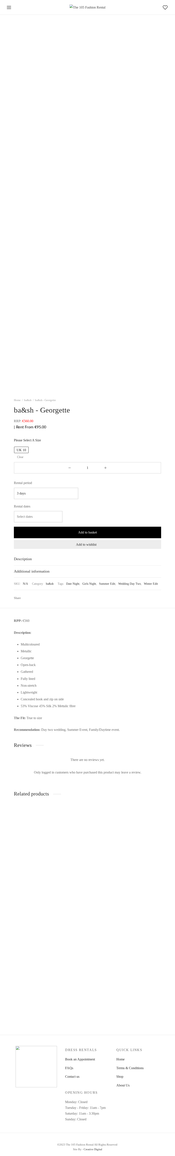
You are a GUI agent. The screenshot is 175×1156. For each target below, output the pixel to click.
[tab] (87, 559)
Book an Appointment (80, 1059)
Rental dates (22, 506)
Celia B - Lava (75, 879)
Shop (119, 1076)
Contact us (72, 1076)
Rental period (23, 483)
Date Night (72, 583)
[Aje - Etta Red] (36, 952)
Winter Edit (151, 583)
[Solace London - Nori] (36, 840)
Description (23, 559)
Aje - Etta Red (23, 991)
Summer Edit (107, 583)
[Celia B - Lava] (87, 840)
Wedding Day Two (129, 583)
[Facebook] (25, 598)
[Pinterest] (38, 598)
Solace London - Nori (28, 879)
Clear (20, 457)
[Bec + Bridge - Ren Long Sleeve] (138, 840)
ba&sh (28, 400)
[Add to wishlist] (57, 879)
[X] (32, 598)
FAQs (69, 1068)
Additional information (32, 571)
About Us (123, 1085)
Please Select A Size (27, 440)
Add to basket (87, 532)
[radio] (21, 450)
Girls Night (89, 583)
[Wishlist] (166, 7)
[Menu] (9, 7)
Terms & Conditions (130, 1068)
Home (17, 400)
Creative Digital (93, 1149)
